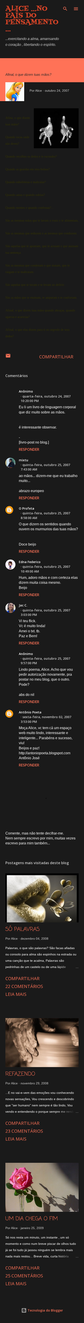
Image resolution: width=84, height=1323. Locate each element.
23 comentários (24, 1131)
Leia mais (15, 994)
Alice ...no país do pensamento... (31, 19)
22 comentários (24, 986)
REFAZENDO (20, 1074)
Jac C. (23, 605)
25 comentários (24, 1276)
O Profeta (26, 508)
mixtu (23, 460)
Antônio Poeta (30, 712)
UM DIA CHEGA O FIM (31, 1219)
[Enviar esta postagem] (8, 357)
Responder (29, 449)
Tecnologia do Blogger (45, 1310)
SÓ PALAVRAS (22, 929)
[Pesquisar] (65, 8)
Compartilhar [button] (56, 357)
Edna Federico (30, 562)
